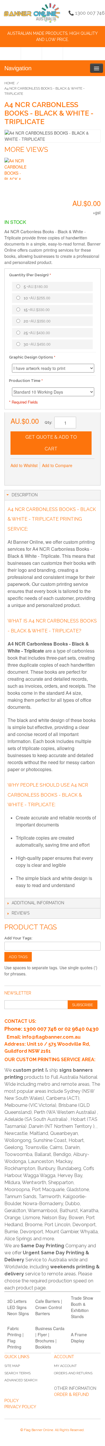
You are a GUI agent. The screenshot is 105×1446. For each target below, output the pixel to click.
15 (37, 309)
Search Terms (17, 1373)
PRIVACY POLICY (20, 1406)
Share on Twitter (39, 475)
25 (37, 332)
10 (37, 298)
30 (37, 344)
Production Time (25, 380)
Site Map (12, 1366)
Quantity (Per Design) (29, 275)
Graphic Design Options (31, 357)
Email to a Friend (16, 475)
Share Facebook (28, 475)
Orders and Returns (73, 1373)
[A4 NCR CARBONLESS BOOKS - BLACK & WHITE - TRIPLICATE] (15, 168)
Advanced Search (20, 1380)
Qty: (48, 422)
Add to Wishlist (24, 465)
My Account (65, 1366)
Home (9, 83)
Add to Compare (57, 465)
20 (37, 321)
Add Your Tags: (18, 938)
